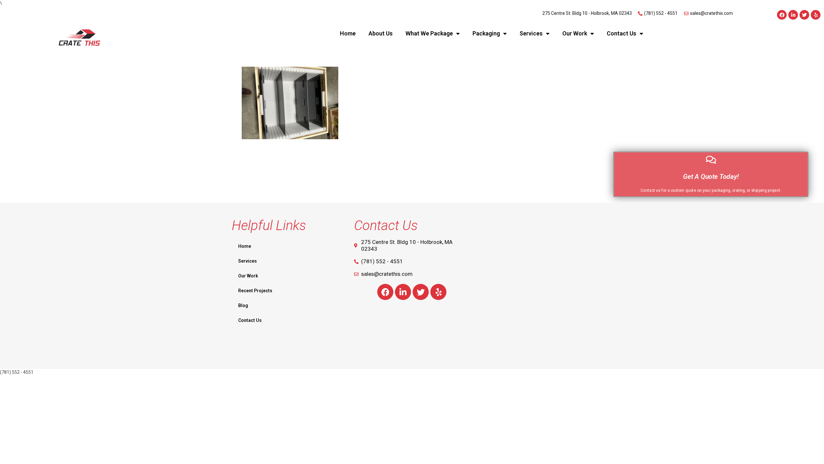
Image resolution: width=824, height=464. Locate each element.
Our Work (574, 33)
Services (531, 33)
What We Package (429, 33)
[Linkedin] (793, 15)
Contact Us (621, 33)
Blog (243, 305)
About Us (381, 33)
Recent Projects (255, 290)
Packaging (486, 33)
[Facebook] (782, 15)
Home (348, 33)
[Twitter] (804, 15)
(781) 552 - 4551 (16, 372)
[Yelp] (815, 15)
